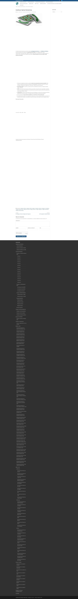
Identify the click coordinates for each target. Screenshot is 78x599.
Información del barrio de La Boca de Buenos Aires (21, 367)
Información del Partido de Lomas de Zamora (21, 554)
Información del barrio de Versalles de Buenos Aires (20, 429)
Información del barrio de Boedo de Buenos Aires (20, 343)
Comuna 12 (19, 276)
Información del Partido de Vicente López (21, 498)
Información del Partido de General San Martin (21, 474)
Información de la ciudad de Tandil (21, 585)
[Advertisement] (33, 33)
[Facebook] (59, 0)
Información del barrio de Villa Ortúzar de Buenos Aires (21, 453)
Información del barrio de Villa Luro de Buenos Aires (21, 447)
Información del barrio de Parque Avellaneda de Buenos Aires (21, 391)
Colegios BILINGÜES (20, 298)
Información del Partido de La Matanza (21, 511)
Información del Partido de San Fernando (21, 483)
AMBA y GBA (18, 467)
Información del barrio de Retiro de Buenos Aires (21, 412)
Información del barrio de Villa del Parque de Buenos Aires (21, 438)
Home (16, 6)
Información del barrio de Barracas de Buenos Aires (20, 337)
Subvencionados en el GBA (21, 296)
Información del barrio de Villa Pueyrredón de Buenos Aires (21, 450)
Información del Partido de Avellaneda (21, 533)
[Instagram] (60, 0)
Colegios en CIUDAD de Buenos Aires (21, 254)
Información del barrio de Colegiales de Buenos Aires (21, 355)
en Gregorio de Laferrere (35, 51)
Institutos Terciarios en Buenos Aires (21, 319)
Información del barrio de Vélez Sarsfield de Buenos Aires (21, 427)
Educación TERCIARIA (19, 316)
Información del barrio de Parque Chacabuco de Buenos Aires (21, 395)
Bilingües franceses (20, 301)
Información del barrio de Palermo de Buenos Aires (20, 388)
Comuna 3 (19, 259)
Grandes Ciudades (18, 562)
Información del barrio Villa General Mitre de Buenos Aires (21, 441)
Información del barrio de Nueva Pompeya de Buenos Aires (21, 381)
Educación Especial (20, 307)
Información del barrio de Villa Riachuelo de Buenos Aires (21, 459)
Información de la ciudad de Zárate (21, 588)
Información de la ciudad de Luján (21, 573)
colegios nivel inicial (26, 209)
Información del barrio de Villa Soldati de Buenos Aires (21, 462)
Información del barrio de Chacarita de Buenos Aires (21, 349)
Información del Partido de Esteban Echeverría (21, 539)
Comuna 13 (19, 278)
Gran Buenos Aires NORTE (21, 287)
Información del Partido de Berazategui (21, 536)
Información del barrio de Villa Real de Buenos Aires (21, 456)
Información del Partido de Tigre (21, 495)
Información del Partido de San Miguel (21, 489)
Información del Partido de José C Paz (21, 477)
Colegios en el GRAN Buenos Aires (21, 285)
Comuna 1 (18, 256)
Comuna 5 (19, 263)
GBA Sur (18, 528)
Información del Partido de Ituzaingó (21, 508)
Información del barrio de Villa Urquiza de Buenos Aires (21, 465)
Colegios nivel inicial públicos (21, 311)
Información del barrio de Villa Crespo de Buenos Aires (21, 432)
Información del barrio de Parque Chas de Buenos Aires (21, 399)
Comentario (18, 220)
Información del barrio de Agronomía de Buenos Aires (21, 328)
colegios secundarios (45, 209)
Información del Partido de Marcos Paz (21, 514)
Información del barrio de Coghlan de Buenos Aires (20, 352)
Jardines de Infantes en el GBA (21, 249)
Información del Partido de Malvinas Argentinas (21, 480)
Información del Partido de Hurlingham (21, 505)
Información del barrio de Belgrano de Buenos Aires (20, 340)
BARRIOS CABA (18, 326)
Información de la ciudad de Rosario (21, 582)
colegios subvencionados (20, 210)
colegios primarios (33, 209)
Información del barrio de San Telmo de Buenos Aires (21, 424)
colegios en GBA (29, 208)
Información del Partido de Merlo (21, 517)
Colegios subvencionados (21, 6)
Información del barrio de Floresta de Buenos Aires (20, 364)
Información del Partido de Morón (21, 523)
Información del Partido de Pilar (21, 492)
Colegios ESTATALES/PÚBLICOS (21, 309)
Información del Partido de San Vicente (21, 560)
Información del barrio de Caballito (20, 346)
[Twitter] (61, 0)
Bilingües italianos (20, 305)
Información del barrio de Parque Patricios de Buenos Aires (21, 402)
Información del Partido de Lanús (21, 551)
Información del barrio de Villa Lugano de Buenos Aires (21, 444)
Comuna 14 (19, 280)
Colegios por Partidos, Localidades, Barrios (19, 591)
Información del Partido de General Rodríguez (21, 502)
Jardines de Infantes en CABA (21, 247)
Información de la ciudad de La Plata (21, 570)
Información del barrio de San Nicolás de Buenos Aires (21, 421)
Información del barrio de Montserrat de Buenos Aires (21, 378)
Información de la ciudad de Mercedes (21, 579)
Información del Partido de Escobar (21, 471)
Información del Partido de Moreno (21, 520)
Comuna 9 (19, 271)
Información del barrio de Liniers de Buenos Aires (20, 372)
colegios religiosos (39, 209)
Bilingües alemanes (20, 303)
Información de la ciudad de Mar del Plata (21, 576)
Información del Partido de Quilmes (21, 548)
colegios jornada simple (19, 209)
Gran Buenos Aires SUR (20, 290)
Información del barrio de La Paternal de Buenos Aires (21, 369)
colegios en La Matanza (45, 208)
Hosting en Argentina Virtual (38, 597)
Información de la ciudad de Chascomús (21, 567)
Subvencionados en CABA (21, 294)
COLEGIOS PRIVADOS (19, 251)
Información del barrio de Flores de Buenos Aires (20, 361)
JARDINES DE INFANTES (19, 244)
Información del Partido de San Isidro (21, 486)
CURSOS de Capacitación (20, 321)
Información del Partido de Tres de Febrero (21, 526)
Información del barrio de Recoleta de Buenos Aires (20, 409)
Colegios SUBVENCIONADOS (21, 292)
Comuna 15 (19, 282)
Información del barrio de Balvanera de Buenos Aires (21, 334)
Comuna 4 (19, 261)
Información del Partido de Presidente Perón (21, 557)
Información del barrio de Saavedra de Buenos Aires (21, 415)
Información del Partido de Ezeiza (21, 542)
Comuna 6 (19, 265)
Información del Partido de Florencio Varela (21, 545)
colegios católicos (23, 208)
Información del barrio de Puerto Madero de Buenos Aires (21, 406)
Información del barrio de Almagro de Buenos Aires (20, 331)
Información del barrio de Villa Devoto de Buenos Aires (21, 435)
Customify (32, 597)
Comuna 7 (18, 267)
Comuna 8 (19, 269)
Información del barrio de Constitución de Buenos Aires (21, 358)
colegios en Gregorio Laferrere (36, 208)
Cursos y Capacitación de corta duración (21, 324)
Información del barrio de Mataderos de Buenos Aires (21, 375)
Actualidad (17, 593)
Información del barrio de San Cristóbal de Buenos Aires (21, 418)
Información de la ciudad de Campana (21, 564)
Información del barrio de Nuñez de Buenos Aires (20, 385)
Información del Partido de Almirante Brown (21, 530)
